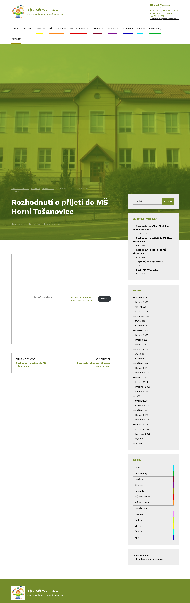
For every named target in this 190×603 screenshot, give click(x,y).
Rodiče (138, 520)
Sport (138, 537)
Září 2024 (140, 354)
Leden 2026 (141, 311)
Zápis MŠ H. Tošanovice (149, 261)
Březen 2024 (142, 372)
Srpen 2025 (141, 325)
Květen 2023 (141, 410)
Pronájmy (128, 28)
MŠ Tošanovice (78, 28)
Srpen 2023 (141, 401)
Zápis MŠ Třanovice (147, 270)
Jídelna (112, 28)
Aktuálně (27, 28)
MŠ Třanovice (56, 28)
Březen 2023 (142, 419)
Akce (139, 28)
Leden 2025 (141, 349)
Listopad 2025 (142, 316)
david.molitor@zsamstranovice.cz (164, 19)
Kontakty (16, 38)
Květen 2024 (142, 363)
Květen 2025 (141, 330)
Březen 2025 (142, 339)
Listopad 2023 (142, 391)
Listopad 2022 (142, 434)
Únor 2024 (141, 377)
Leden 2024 (141, 382)
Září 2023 (140, 396)
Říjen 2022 (141, 438)
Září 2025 (140, 321)
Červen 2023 (142, 405)
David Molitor (53, 224)
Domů (14, 28)
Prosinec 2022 (142, 429)
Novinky (139, 514)
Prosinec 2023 (142, 386)
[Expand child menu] (44, 28)
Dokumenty (155, 28)
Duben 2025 (141, 335)
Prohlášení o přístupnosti (149, 559)
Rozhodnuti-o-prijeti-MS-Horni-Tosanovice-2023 (82, 298)
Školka (138, 531)
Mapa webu (142, 555)
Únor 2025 (140, 344)
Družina (97, 28)
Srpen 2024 (141, 358)
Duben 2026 (141, 302)
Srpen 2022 (141, 443)
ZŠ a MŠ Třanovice (42, 10)
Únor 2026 (140, 307)
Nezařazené (20, 224)
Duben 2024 (141, 368)
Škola (39, 28)
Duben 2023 (141, 415)
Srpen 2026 (141, 297)
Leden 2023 (141, 424)
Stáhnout (104, 299)
